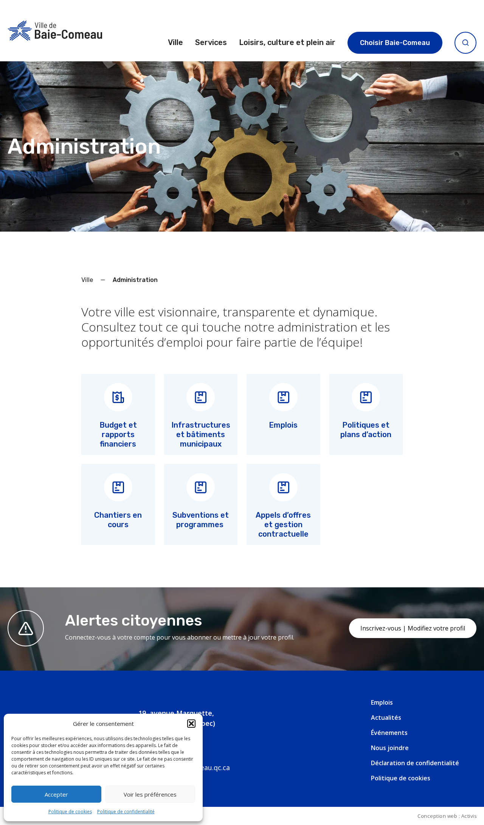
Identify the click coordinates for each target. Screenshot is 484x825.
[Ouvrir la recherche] (465, 43)
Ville (175, 42)
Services (211, 42)
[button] (191, 723)
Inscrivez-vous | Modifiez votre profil (412, 628)
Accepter (56, 794)
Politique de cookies (70, 811)
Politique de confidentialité (126, 811)
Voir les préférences (150, 794)
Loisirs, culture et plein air (287, 42)
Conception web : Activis (446, 816)
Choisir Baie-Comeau (395, 43)
